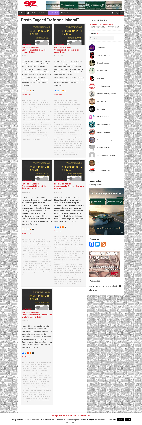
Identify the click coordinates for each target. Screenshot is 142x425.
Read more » (26, 95)
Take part (54, 13)
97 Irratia (31, 13)
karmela (72, 257)
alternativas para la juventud (31, 241)
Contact (65, 13)
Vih (23, 274)
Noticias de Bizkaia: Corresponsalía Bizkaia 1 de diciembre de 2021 (34, 186)
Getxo (28, 256)
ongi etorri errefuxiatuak (34, 128)
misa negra (30, 126)
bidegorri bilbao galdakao (66, 110)
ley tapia (25, 261)
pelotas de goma (36, 385)
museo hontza (72, 263)
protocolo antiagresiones (37, 394)
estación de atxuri (60, 253)
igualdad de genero (66, 255)
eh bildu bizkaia (66, 119)
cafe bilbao (32, 111)
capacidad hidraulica (28, 246)
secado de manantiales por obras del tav (67, 147)
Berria (29, 108)
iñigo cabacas (37, 379)
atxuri (62, 242)
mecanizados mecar (28, 383)
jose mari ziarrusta (73, 130)
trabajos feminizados (61, 281)
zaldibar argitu (37, 139)
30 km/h (38, 100)
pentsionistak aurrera (43, 387)
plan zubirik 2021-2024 (43, 265)
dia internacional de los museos (68, 248)
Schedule (42, 13)
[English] (122, 13)
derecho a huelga (71, 117)
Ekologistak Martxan (28, 117)
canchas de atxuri (64, 113)
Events (90, 286)
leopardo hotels (34, 381)
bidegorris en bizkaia (34, 245)
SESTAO (71, 277)
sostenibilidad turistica (67, 149)
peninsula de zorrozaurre (43, 263)
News (110, 286)
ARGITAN (31, 106)
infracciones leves (60, 128)
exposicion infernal (28, 119)
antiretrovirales (26, 243)
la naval (78, 257)
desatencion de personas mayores (33, 250)
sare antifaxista (38, 398)
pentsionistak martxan (29, 389)
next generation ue (74, 138)
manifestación (44, 381)
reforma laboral (37, 134)
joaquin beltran (35, 123)
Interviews (97, 286)
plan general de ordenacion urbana (65, 268)
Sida (23, 273)
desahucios (45, 248)
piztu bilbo (25, 390)
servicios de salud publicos (40, 271)
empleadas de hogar (28, 375)
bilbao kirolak (69, 242)
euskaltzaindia (40, 117)
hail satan (38, 119)
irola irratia (25, 123)
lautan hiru (35, 124)
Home (21, 13)
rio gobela (48, 269)
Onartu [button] (120, 420)
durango (48, 374)
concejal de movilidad (38, 113)
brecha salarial (59, 244)
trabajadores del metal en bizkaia (65, 152)
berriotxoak (36, 108)
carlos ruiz (74, 244)
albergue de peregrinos (61, 102)
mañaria (65, 259)
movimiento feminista (61, 261)
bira (28, 110)
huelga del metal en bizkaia (71, 126)
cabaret (67, 244)
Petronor (80, 141)
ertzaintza (40, 375)
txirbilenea (57, 283)
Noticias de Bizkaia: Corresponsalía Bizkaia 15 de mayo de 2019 (69, 186)
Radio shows (27, 100)
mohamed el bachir (76, 134)
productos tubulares (70, 276)
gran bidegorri (42, 256)
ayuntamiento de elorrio (62, 108)
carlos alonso (42, 111)
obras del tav (76, 139)
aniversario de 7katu (76, 102)
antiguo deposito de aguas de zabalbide (67, 104)
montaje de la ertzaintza (62, 136)
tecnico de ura (78, 151)
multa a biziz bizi (41, 126)
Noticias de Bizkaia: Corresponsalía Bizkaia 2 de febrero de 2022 (34, 49)
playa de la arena (59, 143)
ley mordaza (71, 132)
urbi (50, 273)
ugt (63, 283)
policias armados (35, 392)
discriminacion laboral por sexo (75, 251)
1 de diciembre (40, 239)
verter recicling (26, 139)
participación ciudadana (61, 264)
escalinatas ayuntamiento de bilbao (72, 121)
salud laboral (64, 277)
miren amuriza (74, 259)
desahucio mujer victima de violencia (34, 115)
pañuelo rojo (26, 385)
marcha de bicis (34, 261)
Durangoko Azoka (37, 254)
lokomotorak (58, 259)
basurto (49, 366)
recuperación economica (74, 143)
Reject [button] (128, 420)
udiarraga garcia (42, 273)
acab (68, 238)
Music (105, 286)
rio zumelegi (78, 145)
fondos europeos (59, 123)
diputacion (57, 249)
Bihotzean (34, 368)
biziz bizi (33, 110)
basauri (24, 245)
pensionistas (31, 387)
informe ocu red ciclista (44, 121)
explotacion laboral (74, 253)
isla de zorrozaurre (34, 260)
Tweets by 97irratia (95, 185)
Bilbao (40, 368)
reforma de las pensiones (43, 267)
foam (35, 377)
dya (48, 115)
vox (23, 402)
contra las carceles (69, 246)
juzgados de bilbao (60, 132)
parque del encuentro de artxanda (65, 141)
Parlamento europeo (37, 130)
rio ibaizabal (26, 271)
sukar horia (29, 273)
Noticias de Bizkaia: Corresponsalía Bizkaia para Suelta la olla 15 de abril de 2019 (37, 314)
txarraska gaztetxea (28, 138)
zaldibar (27, 402)
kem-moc (44, 123)
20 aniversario (35, 362)
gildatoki (34, 256)
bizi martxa (68, 111)
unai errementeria (71, 283)
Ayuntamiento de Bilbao (72, 106)
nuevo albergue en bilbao (62, 139)
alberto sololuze (34, 102)
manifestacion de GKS (61, 134)
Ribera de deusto (38, 269)
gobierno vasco (69, 124)
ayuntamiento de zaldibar (37, 366)
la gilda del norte (46, 260)
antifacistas (26, 364)
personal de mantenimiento (73, 266)
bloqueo (77, 242)
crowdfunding (32, 372)
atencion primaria (38, 243)
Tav (35, 273)
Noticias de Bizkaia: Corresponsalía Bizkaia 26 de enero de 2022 (66, 49)
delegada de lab (40, 374)
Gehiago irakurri (71, 423)
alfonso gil (25, 104)
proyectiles (25, 396)
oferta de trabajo (41, 383)
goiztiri (45, 377)
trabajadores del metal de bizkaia (70, 279)
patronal (73, 264)
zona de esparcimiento (70, 154)
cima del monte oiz (67, 115)
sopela (56, 149)
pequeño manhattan (28, 265)
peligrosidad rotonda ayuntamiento (33, 132)
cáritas (28, 370)
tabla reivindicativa (34, 400)
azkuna (47, 243)
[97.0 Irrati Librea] (32, 5)
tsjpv (70, 281)
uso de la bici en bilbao (42, 138)
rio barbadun (69, 145)
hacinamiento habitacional (30, 258)
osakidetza (29, 263)
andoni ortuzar (45, 241)
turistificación (45, 400)
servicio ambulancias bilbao (40, 136)
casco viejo (35, 370)
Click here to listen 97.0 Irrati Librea (101, 24)
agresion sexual (73, 100)
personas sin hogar (43, 389)
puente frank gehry (28, 267)
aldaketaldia (45, 102)
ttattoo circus (77, 281)
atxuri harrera (58, 106)
